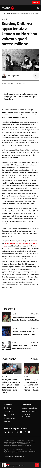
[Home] (9, 8)
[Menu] (3, 8)
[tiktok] (21, 432)
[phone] (13, 432)
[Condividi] (36, 76)
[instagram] (17, 432)
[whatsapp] (5, 432)
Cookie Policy (8, 456)
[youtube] (29, 432)
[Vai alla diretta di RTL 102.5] (37, 465)
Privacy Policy (19, 456)
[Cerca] (38, 8)
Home (3, 13)
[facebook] (25, 432)
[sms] (9, 432)
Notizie (8, 13)
